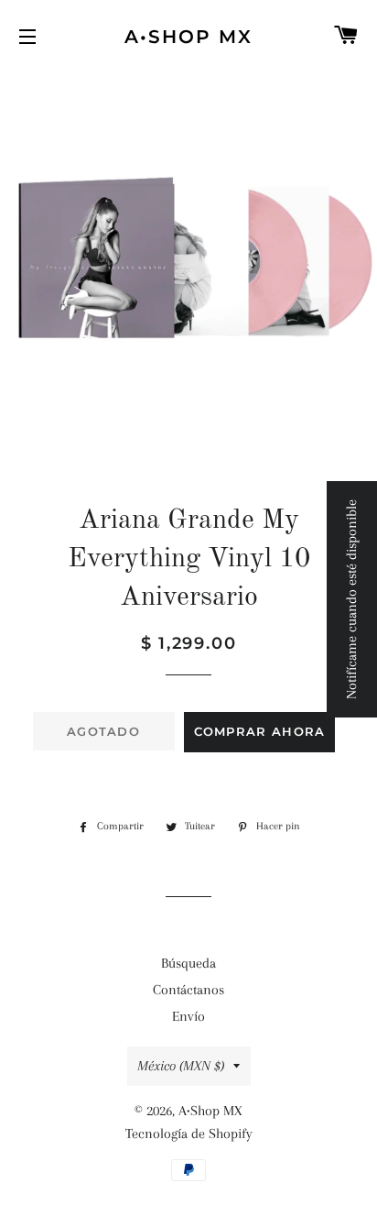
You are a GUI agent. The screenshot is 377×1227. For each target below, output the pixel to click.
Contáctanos (188, 989)
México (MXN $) (180, 1065)
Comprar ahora (260, 731)
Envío (188, 1016)
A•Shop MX (188, 37)
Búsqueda (188, 963)
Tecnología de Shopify (189, 1133)
